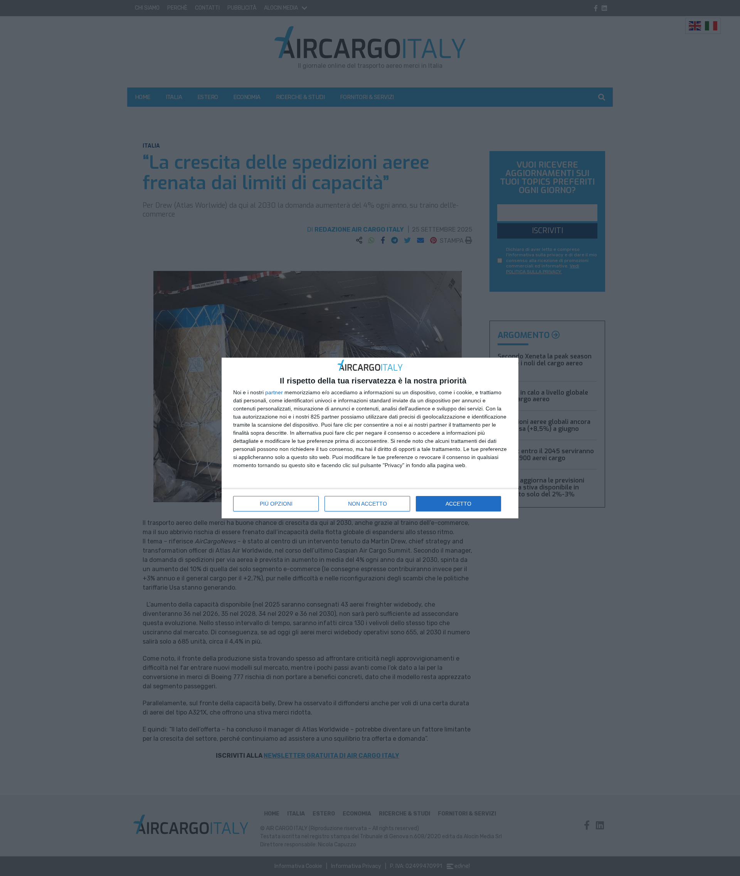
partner (274, 392)
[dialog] (370, 438)
